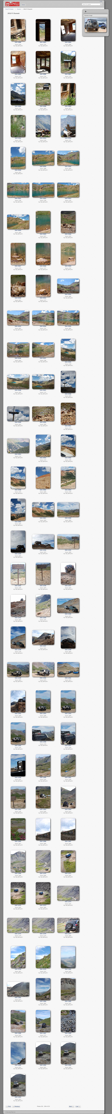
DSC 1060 (43, 777)
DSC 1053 (43, 713)
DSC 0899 (18, 106)
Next (70, 1106)
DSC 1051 (68, 678)
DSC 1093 (18, 1097)
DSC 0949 (18, 422)
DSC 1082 (18, 997)
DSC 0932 (68, 294)
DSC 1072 (18, 905)
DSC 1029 (18, 554)
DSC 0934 (43, 326)
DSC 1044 (43, 618)
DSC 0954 (43, 458)
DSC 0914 (43, 138)
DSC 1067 (68, 841)
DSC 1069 (18, 873)
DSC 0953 (18, 454)
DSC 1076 (43, 934)
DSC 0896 (43, 74)
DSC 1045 (68, 614)
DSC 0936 (18, 358)
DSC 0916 (68, 138)
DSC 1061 (68, 777)
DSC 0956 (68, 458)
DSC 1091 (43, 1065)
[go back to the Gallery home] (12, 4)
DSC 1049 (18, 678)
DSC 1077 (68, 934)
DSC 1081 (68, 969)
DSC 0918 (18, 170)
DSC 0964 (68, 490)
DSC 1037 (68, 585)
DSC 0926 (68, 234)
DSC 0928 (43, 266)
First (9, 1106)
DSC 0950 (43, 422)
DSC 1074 (68, 901)
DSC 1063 (43, 809)
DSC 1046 (18, 649)
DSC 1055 (18, 745)
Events (19, 9)
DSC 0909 (68, 106)
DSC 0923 (68, 198)
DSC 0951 (68, 426)
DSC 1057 (68, 745)
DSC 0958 (18, 490)
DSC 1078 (18, 969)
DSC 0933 (18, 326)
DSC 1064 (68, 809)
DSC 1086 (18, 1033)
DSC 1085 (68, 1001)
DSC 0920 (68, 166)
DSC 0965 (18, 522)
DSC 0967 (43, 518)
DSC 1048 (68, 649)
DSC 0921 (18, 198)
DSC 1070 (43, 873)
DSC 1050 (43, 678)
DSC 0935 (68, 326)
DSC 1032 (18, 585)
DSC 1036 (43, 585)
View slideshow (86, 11)
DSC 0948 (68, 394)
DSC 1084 (43, 1001)
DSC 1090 (18, 1065)
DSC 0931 (43, 298)
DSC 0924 (18, 230)
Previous (17, 1106)
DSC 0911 (18, 138)
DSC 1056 (43, 742)
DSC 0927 (18, 266)
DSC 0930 (18, 298)
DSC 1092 (68, 1065)
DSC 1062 (18, 809)
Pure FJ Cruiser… (9, 9)
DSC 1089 (68, 1033)
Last (77, 1106)
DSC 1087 (43, 1033)
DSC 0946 (18, 390)
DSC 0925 (43, 234)
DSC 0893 (43, 42)
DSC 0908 (43, 106)
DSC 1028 (68, 518)
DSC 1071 (68, 873)
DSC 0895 (18, 74)
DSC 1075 (18, 934)
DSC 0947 (43, 390)
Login (101, 1)
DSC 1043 (18, 618)
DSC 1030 (43, 550)
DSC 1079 (43, 969)
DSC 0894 (68, 42)
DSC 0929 (68, 266)
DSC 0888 (18, 42)
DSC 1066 (43, 841)
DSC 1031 (68, 550)
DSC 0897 (68, 74)
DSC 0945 (68, 362)
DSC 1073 (43, 905)
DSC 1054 (68, 713)
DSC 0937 (43, 358)
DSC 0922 (43, 198)
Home (23, 4)
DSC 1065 (18, 841)
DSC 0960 (43, 490)
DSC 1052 (18, 713)
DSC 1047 (43, 646)
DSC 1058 (18, 777)
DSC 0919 (43, 166)
